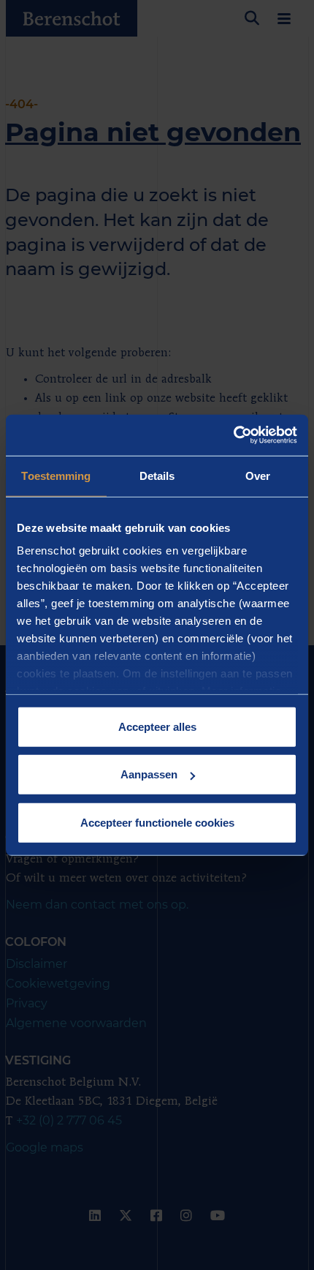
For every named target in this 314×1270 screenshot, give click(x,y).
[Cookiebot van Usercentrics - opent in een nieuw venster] (233, 435)
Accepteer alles (157, 726)
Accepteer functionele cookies (157, 822)
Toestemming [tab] (56, 475)
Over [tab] (257, 475)
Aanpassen (148, 774)
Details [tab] (157, 475)
